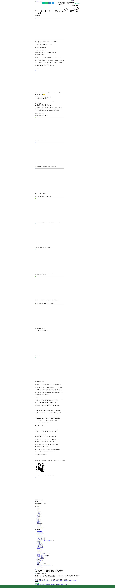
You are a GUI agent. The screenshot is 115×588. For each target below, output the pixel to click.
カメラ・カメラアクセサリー (41, 537)
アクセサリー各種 (40, 532)
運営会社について (77, 3)
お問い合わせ (59, 8)
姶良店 (38, 514)
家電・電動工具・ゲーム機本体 (42, 555)
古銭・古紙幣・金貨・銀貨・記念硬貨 (43, 552)
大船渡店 (38, 513)
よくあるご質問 (50, 8)
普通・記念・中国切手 (40, 557)
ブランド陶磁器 (39, 545)
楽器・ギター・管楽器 (40, 558)
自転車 (38, 561)
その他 (38, 541)
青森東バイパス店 (40, 527)
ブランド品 (38, 543)
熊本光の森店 (39, 523)
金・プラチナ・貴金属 (40, 563)
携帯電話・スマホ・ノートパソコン (42, 556)
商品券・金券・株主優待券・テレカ (42, 553)
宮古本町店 (38, 516)
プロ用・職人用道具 (40, 547)
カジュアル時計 (39, 536)
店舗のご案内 (41, 8)
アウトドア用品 (39, 531)
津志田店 (38, 521)
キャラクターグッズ (40, 538)
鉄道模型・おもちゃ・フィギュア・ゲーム (43, 565)
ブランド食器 (39, 546)
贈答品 (38, 562)
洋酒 (37, 559)
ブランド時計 (39, 544)
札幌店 (38, 519)
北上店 (38, 512)
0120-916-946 (37, 504)
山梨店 (38, 517)
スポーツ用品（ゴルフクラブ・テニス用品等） (44, 540)
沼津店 (38, 520)
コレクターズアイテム (40, 539)
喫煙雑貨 (38, 554)
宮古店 (38, 515)
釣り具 (38, 564)
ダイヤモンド (39, 542)
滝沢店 (38, 522)
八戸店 (38, 511)
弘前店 (38, 518)
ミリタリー (38, 548)
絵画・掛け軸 (39, 560)
